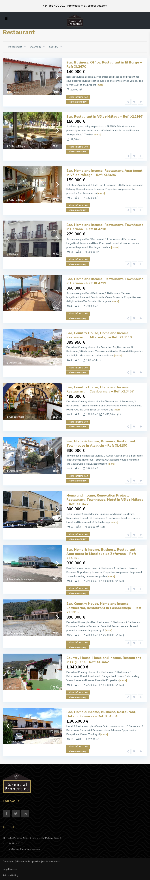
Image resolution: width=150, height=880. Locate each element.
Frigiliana (14, 687)
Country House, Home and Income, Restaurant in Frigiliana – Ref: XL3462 (103, 660)
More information (78, 97)
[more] (100, 85)
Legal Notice (10, 869)
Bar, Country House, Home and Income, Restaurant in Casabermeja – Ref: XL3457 (100, 389)
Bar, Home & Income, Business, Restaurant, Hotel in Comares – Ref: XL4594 (101, 714)
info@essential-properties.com (87, 6)
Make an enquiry (78, 151)
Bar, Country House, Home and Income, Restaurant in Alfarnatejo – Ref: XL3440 (99, 335)
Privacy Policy (10, 875)
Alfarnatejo (15, 362)
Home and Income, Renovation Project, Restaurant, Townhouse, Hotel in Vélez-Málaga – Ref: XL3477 (104, 499)
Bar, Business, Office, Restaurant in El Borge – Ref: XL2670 (104, 64)
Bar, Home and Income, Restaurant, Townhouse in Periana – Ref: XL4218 (104, 227)
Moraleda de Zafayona (21, 579)
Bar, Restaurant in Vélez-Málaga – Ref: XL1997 (104, 116)
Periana (13, 254)
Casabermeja (16, 417)
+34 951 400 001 (54, 6)
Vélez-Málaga (17, 146)
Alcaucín (13, 471)
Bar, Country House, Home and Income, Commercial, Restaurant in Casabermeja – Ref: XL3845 (103, 607)
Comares (14, 741)
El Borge (14, 92)
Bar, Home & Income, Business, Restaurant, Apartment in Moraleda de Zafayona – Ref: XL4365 (101, 553)
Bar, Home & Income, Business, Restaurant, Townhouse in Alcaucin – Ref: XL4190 (101, 443)
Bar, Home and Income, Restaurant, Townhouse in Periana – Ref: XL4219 (104, 281)
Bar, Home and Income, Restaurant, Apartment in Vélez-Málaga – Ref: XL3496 (104, 172)
